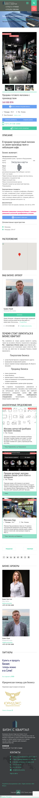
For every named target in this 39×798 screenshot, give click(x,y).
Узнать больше (7, 710)
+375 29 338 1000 (12, 123)
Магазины (31, 19)
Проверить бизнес (28, 120)
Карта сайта (14, 773)
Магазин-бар (10, 520)
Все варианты (6, 676)
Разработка (5, 784)
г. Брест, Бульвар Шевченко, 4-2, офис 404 (24, 759)
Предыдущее (9, 549)
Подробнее (23, 322)
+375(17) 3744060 (12, 7)
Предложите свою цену (20, 217)
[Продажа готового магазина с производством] (19, 58)
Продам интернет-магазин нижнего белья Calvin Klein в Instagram (17, 475)
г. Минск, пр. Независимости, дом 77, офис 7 (25, 757)
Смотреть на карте (17, 115)
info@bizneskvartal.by (26, 326)
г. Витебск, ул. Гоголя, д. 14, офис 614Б (23, 762)
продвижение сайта (15, 784)
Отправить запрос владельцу (21, 128)
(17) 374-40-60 (17, 765)
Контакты (19, 315)
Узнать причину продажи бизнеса (20, 106)
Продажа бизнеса (20, 19)
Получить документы (11, 120)
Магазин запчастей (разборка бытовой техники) (17, 429)
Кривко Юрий (8, 308)
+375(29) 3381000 (12, 9)
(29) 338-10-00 (17, 767)
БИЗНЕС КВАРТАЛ (8, 19)
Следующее (30, 549)
